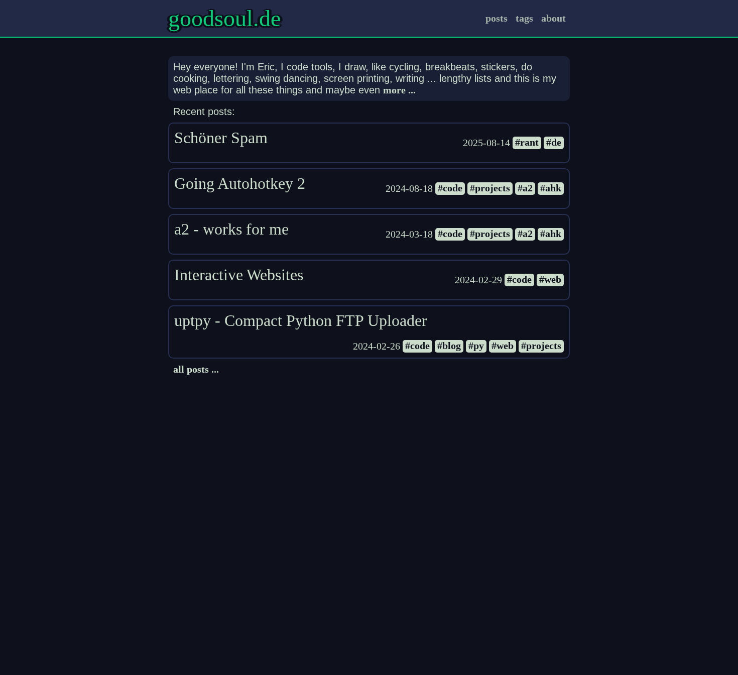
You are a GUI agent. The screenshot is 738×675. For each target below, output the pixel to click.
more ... (399, 89)
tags (524, 18)
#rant (527, 142)
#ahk (550, 187)
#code (450, 187)
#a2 (525, 187)
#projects (490, 187)
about (553, 18)
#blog (449, 345)
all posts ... (196, 369)
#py (476, 345)
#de (553, 142)
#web (550, 279)
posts (496, 18)
